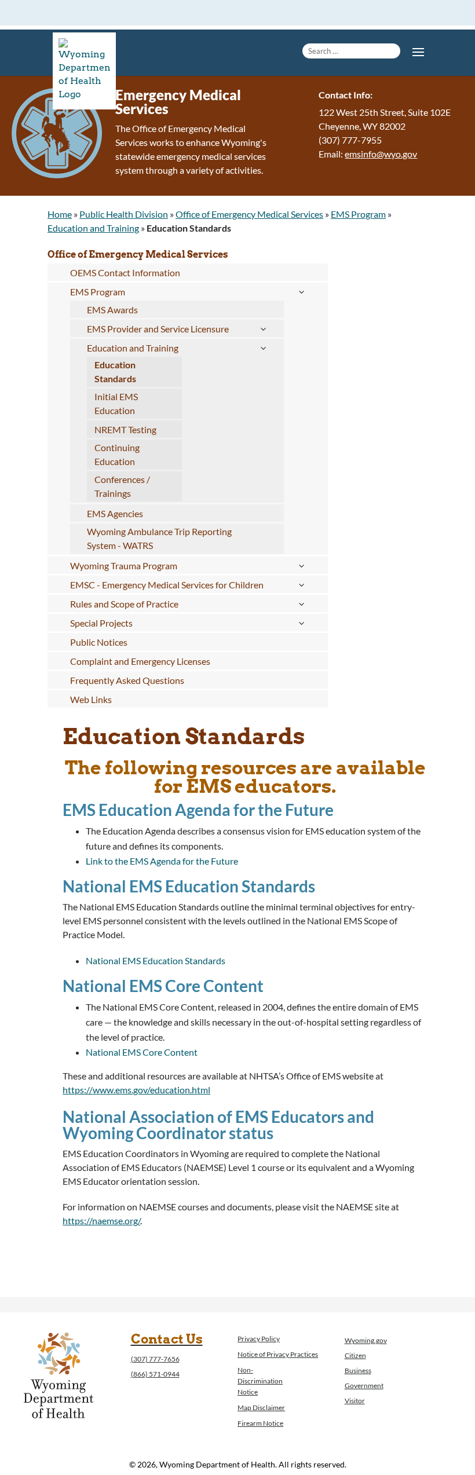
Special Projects (101, 622)
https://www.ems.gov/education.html (136, 1089)
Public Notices (98, 641)
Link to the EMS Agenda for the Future (162, 860)
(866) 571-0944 (155, 1374)
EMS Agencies (115, 513)
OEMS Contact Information (125, 272)
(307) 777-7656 (155, 1359)
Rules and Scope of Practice (124, 603)
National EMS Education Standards (155, 960)
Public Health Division (123, 213)
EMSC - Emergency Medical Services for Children (167, 584)
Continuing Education (117, 454)
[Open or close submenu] (301, 292)
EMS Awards (112, 309)
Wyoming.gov (366, 1340)
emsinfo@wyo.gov (381, 153)
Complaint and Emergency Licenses (140, 661)
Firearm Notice (260, 1423)
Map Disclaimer (261, 1407)
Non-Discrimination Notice (260, 1381)
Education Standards (115, 371)
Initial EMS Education (116, 403)
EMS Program (358, 213)
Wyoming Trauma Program (123, 565)
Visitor (355, 1400)
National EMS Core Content (142, 1051)
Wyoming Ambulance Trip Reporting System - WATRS (159, 538)
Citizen (355, 1355)
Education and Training (93, 227)
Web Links (91, 699)
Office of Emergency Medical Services (249, 213)
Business (358, 1370)
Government (364, 1385)
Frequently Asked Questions (127, 680)
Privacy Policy (258, 1338)
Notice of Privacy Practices (277, 1354)
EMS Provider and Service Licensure (158, 328)
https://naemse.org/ (101, 1220)
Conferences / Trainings (122, 486)
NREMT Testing (125, 429)
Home (60, 213)
